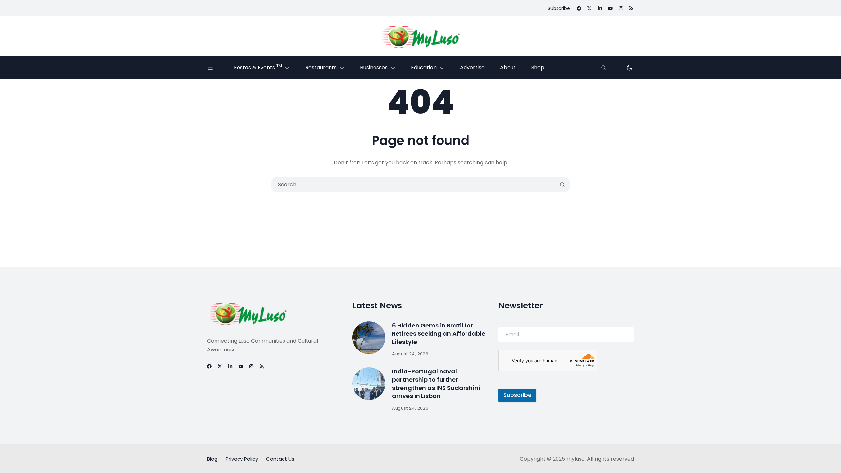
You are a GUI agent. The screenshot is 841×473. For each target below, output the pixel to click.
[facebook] (579, 8)
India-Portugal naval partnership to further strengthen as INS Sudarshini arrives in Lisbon (436, 383)
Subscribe (517, 395)
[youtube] (610, 8)
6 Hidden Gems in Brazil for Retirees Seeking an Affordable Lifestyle (438, 333)
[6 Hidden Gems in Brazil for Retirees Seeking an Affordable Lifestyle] (368, 337)
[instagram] (621, 8)
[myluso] (420, 36)
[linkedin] (600, 8)
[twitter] (589, 8)
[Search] (603, 68)
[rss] (631, 8)
